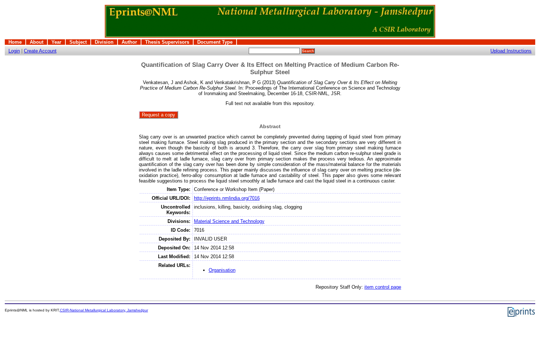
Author (129, 42)
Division (104, 42)
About (36, 42)
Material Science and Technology (229, 221)
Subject (78, 42)
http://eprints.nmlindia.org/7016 (227, 198)
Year (56, 42)
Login (14, 51)
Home (15, 42)
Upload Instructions (511, 51)
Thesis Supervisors (167, 42)
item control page (382, 287)
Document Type (215, 42)
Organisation (222, 270)
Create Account (40, 51)
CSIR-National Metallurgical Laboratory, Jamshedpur (104, 310)
